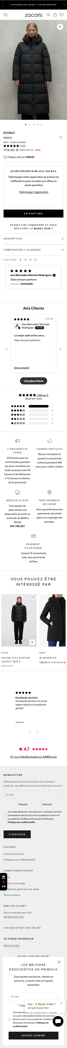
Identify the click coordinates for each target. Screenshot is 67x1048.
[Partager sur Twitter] (25, 259)
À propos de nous (14, 853)
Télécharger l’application (33, 192)
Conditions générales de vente (21, 889)
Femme (24, 1005)
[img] (21, 319)
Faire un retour (12, 895)
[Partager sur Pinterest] (30, 259)
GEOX (42, 653)
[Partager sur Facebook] (20, 259)
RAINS (4, 653)
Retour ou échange (14, 883)
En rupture (33, 213)
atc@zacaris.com (14, 916)
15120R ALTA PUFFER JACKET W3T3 (15, 659)
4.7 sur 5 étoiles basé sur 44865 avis (33, 757)
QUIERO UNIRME (33, 1035)
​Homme (47, 804)
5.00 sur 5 (42, 395)
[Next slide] (60, 349)
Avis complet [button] (21, 367)
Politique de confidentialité (21, 822)
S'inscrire (17, 834)
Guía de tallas (12, 945)
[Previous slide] (6, 349)
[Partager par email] (35, 259)
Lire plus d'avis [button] (33, 381)
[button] (11, 145)
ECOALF (9, 133)
